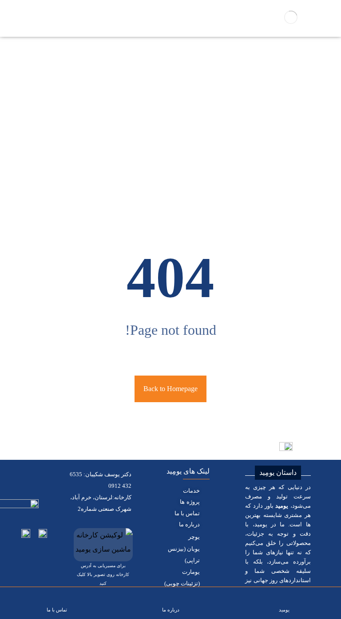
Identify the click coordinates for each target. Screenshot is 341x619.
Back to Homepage (170, 388)
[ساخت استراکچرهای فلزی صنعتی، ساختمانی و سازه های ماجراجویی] (291, 17)
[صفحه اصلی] (183, 142)
